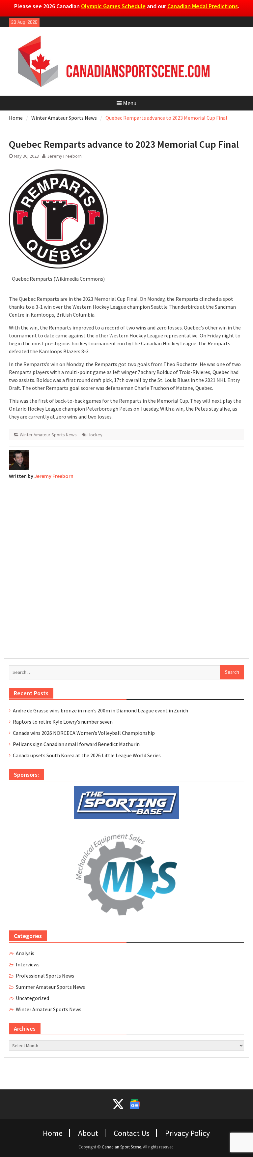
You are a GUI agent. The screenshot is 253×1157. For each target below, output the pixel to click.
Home (53, 1133)
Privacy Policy (187, 1133)
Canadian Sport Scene (121, 1147)
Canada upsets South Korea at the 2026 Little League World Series (87, 755)
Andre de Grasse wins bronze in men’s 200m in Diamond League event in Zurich (100, 710)
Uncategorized (32, 998)
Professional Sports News (45, 975)
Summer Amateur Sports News (50, 987)
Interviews (28, 964)
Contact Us (132, 1133)
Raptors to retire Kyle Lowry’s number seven (63, 721)
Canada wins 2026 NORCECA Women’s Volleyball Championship (84, 733)
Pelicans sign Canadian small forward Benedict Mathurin (76, 744)
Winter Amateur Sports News (48, 435)
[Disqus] (126, 567)
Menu (129, 103)
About (88, 1133)
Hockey (95, 435)
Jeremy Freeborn (64, 156)
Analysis (25, 953)
